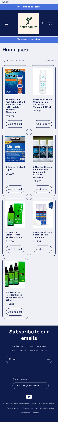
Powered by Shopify (31, 403)
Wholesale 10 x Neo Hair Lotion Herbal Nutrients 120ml (14, 296)
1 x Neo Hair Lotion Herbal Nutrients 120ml (14, 235)
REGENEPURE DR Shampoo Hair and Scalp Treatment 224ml (42, 103)
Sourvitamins (16, 403)
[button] (6, 23)
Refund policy (49, 403)
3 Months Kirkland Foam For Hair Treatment (42, 235)
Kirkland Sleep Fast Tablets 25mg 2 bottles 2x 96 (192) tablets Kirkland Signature (15, 105)
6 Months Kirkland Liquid (15, 168)
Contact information (30, 413)
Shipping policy (47, 408)
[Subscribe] (48, 359)
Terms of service (29, 408)
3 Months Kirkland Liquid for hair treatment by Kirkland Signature (42, 172)
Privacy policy (13, 408)
